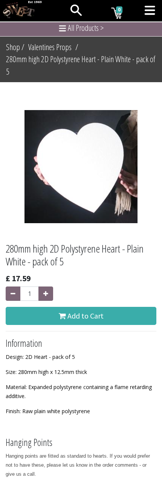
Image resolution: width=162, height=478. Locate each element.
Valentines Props (50, 46)
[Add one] (45, 293)
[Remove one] (13, 293)
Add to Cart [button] (85, 315)
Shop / (15, 46)
